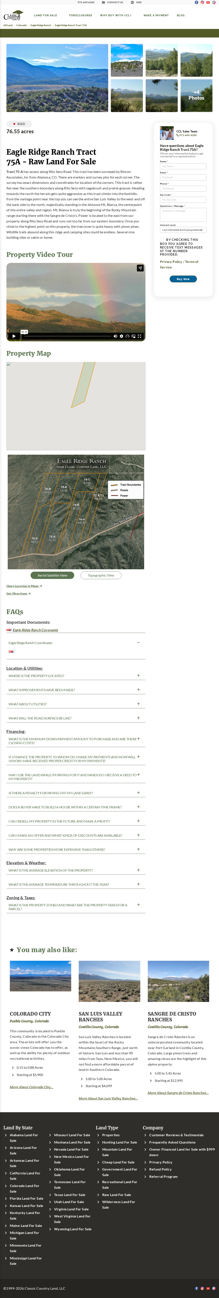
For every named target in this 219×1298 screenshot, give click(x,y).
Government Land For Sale (120, 1172)
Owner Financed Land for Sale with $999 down (182, 1152)
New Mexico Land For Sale (71, 1159)
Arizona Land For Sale (23, 1150)
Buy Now (183, 279)
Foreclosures (80, 15)
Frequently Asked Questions (172, 1142)
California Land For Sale (25, 1176)
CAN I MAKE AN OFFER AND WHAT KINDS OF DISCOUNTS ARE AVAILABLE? (65, 835)
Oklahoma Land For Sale (69, 1172)
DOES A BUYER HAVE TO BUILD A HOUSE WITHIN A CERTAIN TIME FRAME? (65, 807)
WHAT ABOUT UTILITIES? (27, 704)
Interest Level (168, 225)
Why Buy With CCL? (115, 15)
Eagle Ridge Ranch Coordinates (30, 643)
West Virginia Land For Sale (72, 1219)
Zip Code (166, 195)
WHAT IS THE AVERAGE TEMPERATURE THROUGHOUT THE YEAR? (59, 884)
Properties (111, 1135)
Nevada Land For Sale (71, 1149)
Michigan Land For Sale (24, 1235)
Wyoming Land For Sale (73, 1229)
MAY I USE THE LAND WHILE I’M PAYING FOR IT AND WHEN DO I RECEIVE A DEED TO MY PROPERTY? (72, 777)
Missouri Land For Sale (72, 1135)
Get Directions (17, 593)
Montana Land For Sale (72, 1142)
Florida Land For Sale (26, 1198)
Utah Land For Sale (69, 1202)
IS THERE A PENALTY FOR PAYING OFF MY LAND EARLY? (51, 793)
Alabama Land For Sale (24, 1137)
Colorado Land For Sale (24, 1188)
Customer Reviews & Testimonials (176, 1135)
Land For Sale (45, 15)
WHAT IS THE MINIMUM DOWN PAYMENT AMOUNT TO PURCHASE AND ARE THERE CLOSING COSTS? (72, 741)
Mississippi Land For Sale (26, 1261)
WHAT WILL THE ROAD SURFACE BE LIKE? (40, 718)
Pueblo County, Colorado (29, 1021)
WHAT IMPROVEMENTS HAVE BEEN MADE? (42, 690)
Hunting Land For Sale (119, 1142)
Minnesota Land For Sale (26, 1248)
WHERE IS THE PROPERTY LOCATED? (36, 676)
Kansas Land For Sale (26, 1206)
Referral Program (163, 1176)
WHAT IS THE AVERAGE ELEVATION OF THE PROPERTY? (50, 870)
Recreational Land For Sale (120, 1184)
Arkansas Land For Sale (24, 1163)
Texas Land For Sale (70, 1195)
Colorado (21, 25)
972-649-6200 (86, 2)
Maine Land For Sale (26, 1226)
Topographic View (101, 575)
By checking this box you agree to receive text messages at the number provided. (181, 247)
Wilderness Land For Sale (118, 1204)
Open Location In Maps (22, 586)
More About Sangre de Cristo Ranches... (178, 1093)
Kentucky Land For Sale (25, 1215)
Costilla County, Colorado (99, 1027)
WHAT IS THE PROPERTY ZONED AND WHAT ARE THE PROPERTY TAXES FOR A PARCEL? (68, 907)
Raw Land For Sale (116, 1195)
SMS (139, 2)
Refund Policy (160, 1169)
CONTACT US (115, 2)
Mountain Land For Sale (117, 1152)
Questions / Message (172, 206)
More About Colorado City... (31, 1087)
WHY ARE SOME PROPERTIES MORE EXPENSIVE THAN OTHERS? (57, 849)
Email (164, 172)
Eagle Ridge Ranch (41, 25)
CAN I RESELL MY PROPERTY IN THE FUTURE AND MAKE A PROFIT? (59, 821)
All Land (8, 25)
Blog (181, 15)
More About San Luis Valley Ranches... (108, 1098)
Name (164, 161)
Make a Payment (156, 15)
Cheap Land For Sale (118, 1162)
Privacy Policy (171, 262)
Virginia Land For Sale (71, 1209)
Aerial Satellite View (52, 575)
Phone (164, 184)
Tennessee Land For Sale (70, 1184)
